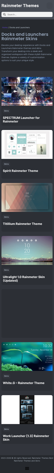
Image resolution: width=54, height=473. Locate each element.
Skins (6, 111)
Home (5, 27)
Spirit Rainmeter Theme (20, 171)
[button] (50, 5)
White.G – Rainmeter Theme (23, 383)
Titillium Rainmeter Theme (22, 224)
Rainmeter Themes (20, 5)
